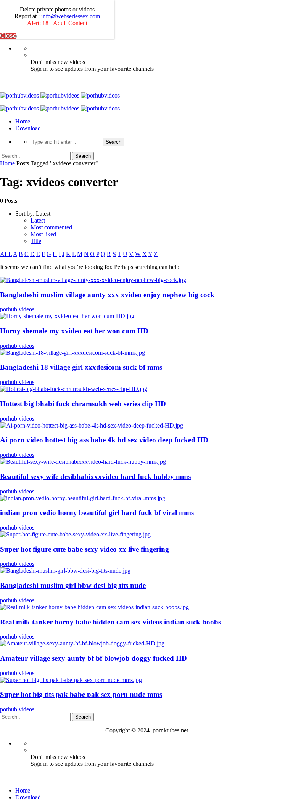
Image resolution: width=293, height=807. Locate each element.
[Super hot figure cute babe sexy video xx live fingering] (75, 534)
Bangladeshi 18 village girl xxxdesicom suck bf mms (81, 367)
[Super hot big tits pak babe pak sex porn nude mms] (71, 680)
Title (36, 241)
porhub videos (17, 309)
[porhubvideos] (60, 95)
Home (22, 121)
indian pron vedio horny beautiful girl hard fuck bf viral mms (97, 513)
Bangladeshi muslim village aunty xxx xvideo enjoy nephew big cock (107, 295)
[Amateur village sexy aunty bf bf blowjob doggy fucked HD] (82, 643)
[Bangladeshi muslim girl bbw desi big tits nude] (65, 570)
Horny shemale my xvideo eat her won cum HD (74, 331)
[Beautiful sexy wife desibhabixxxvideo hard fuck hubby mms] (83, 461)
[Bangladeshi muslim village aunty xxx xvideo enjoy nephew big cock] (93, 280)
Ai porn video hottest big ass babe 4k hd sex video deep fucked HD (104, 440)
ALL (6, 254)
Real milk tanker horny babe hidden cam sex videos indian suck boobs (110, 622)
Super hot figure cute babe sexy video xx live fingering (84, 549)
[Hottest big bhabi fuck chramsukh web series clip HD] (73, 389)
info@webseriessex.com (70, 16)
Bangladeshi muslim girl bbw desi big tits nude (73, 585)
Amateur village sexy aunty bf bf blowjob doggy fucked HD (93, 658)
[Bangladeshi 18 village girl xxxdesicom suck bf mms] (72, 352)
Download (28, 128)
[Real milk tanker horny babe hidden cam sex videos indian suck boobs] (94, 607)
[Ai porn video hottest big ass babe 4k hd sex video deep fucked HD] (91, 425)
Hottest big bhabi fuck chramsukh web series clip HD (83, 404)
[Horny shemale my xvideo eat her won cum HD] (67, 316)
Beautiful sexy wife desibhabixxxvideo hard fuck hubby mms (95, 476)
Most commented (51, 227)
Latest (38, 220)
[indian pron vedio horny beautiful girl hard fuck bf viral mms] (82, 498)
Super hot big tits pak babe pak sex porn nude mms (81, 694)
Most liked (43, 234)
